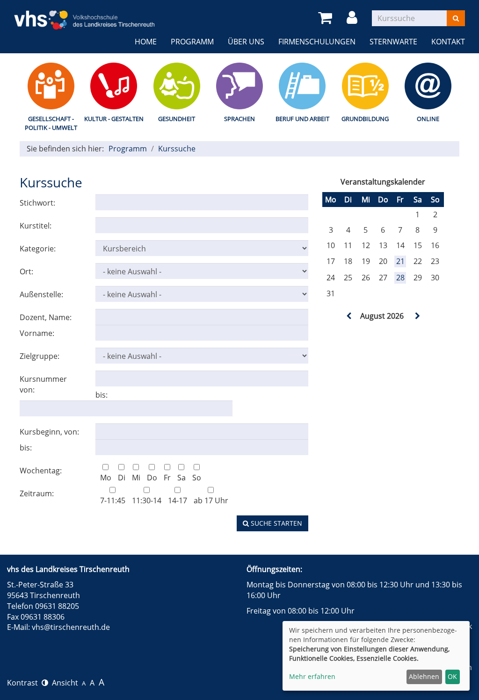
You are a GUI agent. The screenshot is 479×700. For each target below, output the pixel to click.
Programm (192, 41)
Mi (136, 477)
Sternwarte (393, 41)
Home (146, 41)
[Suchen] (456, 18)
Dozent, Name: (46, 317)
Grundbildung (365, 118)
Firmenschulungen (317, 41)
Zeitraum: (37, 493)
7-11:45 (112, 500)
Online (428, 118)
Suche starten (275, 523)
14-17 (177, 500)
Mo (105, 477)
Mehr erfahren (312, 676)
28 (400, 277)
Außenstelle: (41, 294)
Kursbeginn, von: (49, 432)
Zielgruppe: (39, 356)
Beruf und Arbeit (302, 118)
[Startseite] (84, 14)
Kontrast (24, 683)
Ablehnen (424, 676)
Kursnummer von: (43, 384)
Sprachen (239, 118)
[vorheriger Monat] (349, 316)
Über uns (246, 41)
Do (152, 477)
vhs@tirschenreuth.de (71, 627)
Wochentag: (41, 470)
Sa (181, 477)
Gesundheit (176, 118)
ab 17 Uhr (211, 500)
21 (400, 261)
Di (121, 477)
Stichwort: (37, 203)
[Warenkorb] (326, 18)
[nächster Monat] (417, 316)
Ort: (26, 271)
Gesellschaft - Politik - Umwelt (51, 123)
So (196, 477)
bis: (101, 395)
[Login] (354, 18)
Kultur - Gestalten (114, 118)
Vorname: (37, 333)
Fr (167, 477)
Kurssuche (177, 148)
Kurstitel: (35, 226)
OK (452, 676)
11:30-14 (146, 500)
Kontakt (448, 41)
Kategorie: (38, 248)
